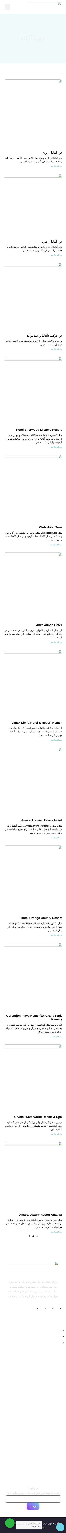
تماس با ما (33, 1383)
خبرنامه (33, 1488)
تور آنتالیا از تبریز (51, 241)
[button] (7, 7)
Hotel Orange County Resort (41, 918)
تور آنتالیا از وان (52, 152)
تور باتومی (52, 1432)
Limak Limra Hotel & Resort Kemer (37, 722)
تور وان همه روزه (46, 1418)
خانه (33, 1372)
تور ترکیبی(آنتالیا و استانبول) (44, 335)
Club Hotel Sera (50, 527)
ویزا (33, 1473)
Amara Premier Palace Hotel (41, 820)
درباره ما (33, 1378)
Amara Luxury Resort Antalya (40, 1214)
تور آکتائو (53, 1425)
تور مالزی (53, 1411)
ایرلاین (32, 1467)
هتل (33, 1462)
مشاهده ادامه (56, 166)
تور (32, 1456)
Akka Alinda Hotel (49, 625)
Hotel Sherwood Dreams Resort (39, 429)
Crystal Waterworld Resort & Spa (38, 1117)
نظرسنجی (33, 1389)
